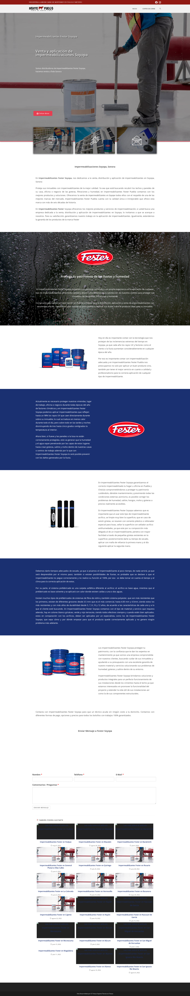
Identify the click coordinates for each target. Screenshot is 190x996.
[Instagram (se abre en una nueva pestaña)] (159, 2)
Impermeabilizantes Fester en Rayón (95, 915)
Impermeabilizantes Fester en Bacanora (134, 891)
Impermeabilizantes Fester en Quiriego (95, 865)
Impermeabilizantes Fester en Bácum (95, 940)
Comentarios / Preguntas (45, 784)
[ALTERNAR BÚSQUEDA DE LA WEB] (160, 9)
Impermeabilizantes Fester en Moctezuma (55, 940)
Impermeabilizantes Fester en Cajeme (55, 915)
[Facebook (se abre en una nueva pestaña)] (156, 2)
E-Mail (120, 774)
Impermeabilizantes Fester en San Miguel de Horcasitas (134, 941)
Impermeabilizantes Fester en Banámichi (134, 842)
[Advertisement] (63, 93)
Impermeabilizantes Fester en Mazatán (95, 842)
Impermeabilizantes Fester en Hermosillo (95, 891)
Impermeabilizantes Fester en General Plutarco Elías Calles (56, 866)
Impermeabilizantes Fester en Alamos (95, 966)
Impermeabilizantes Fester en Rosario (134, 865)
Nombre (37, 774)
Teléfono (79, 774)
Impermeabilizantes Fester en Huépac (56, 842)
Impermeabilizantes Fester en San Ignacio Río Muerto (134, 967)
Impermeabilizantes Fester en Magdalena (55, 951)
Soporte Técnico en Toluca (105, 994)
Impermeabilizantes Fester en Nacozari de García (134, 916)
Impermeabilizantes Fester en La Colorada (55, 891)
